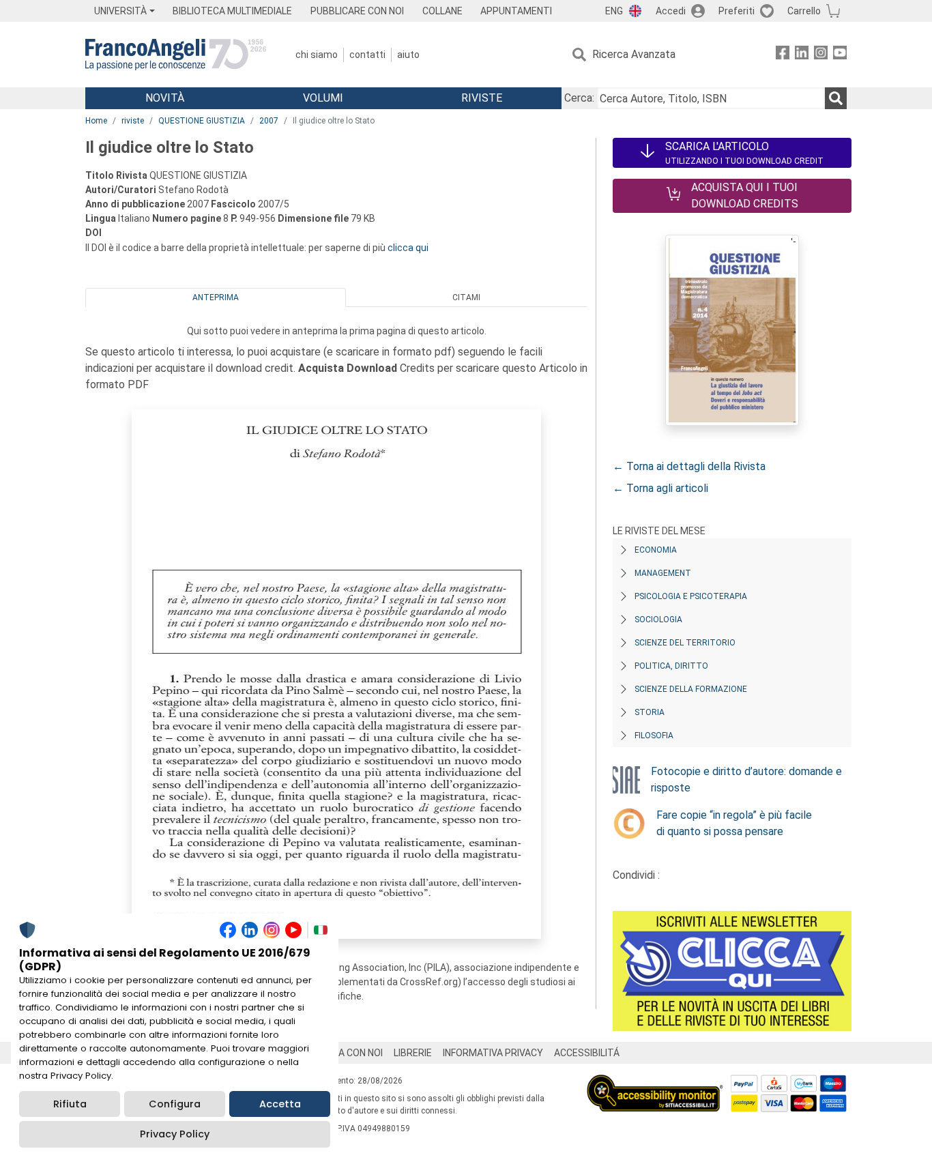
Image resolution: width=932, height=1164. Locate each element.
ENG (614, 10)
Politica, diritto (671, 666)
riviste (132, 121)
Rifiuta (70, 1104)
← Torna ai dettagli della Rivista (689, 466)
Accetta (280, 1104)
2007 (268, 121)
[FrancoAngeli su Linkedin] (802, 55)
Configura (175, 1104)
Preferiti (736, 10)
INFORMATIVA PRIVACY (493, 1052)
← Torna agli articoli (660, 488)
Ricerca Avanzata (633, 54)
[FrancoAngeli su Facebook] (782, 55)
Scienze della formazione (691, 689)
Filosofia (654, 735)
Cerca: (579, 97)
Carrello (804, 10)
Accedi (671, 10)
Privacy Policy (174, 1134)
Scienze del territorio (685, 643)
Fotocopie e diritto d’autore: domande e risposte (746, 779)
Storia (650, 712)
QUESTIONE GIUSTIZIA (201, 121)
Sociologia (658, 619)
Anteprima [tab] (215, 297)
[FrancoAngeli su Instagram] (821, 55)
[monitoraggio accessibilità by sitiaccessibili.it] (655, 1082)
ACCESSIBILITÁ (587, 1052)
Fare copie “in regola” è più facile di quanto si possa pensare (734, 823)
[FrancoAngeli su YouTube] (840, 55)
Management (663, 573)
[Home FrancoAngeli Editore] (175, 54)
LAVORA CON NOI (346, 1052)
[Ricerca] (836, 98)
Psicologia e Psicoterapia (691, 596)
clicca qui (408, 247)
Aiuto (408, 54)
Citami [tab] (466, 297)
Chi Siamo (316, 54)
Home (96, 121)
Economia (656, 550)
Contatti (367, 54)
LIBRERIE (413, 1052)
